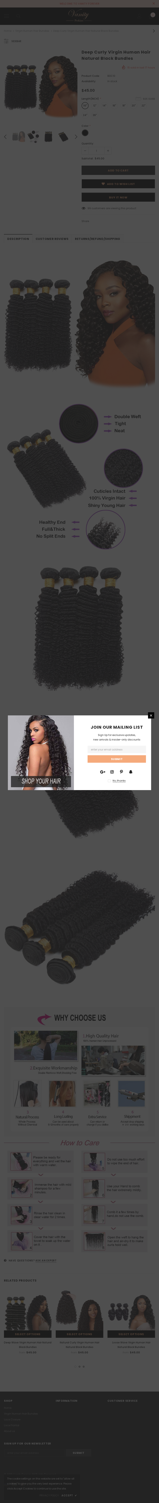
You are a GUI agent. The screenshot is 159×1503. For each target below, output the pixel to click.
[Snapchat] (131, 772)
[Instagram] (112, 772)
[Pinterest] (121, 772)
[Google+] (103, 772)
